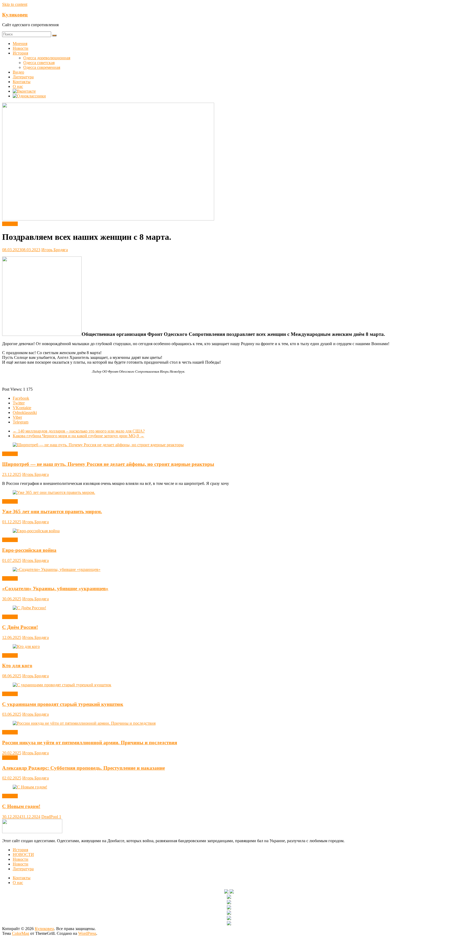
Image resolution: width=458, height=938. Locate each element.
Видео (18, 72)
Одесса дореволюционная (46, 58)
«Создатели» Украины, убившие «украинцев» (55, 588)
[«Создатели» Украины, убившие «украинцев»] (56, 569)
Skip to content (14, 4)
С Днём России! (20, 627)
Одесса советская (39, 62)
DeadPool (50, 816)
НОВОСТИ (23, 854)
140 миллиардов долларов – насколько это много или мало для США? (79, 431)
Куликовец (15, 14)
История (20, 53)
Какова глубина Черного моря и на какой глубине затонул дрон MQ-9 (78, 436)
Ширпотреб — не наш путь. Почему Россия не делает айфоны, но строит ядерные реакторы (108, 464)
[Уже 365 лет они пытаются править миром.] (54, 492)
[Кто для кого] (26, 646)
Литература (23, 77)
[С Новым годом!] (30, 787)
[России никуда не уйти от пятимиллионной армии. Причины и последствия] (84, 723)
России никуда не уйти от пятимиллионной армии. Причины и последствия (89, 742)
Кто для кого (17, 665)
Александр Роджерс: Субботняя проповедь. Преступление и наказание (83, 768)
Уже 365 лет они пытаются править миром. (52, 511)
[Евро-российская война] (36, 531)
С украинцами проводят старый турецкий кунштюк (62, 704)
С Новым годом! (21, 806)
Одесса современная (41, 67)
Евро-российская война (29, 550)
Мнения (20, 43)
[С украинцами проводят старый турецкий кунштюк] (62, 685)
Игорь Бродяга (54, 249)
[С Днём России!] (29, 608)
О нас (18, 86)
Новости (20, 48)
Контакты (21, 81)
